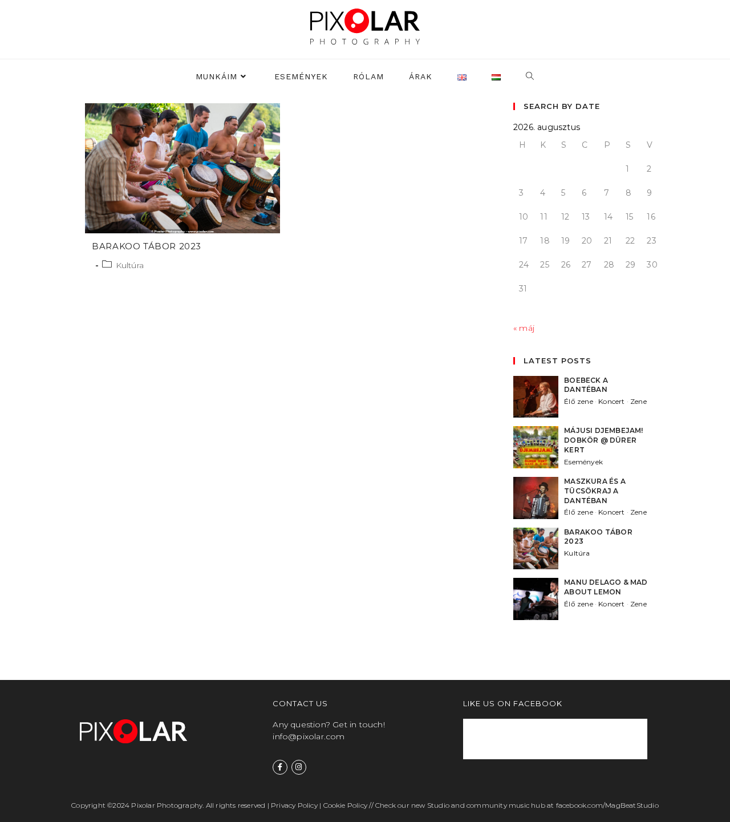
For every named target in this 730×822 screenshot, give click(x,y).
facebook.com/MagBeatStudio (607, 805)
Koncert (611, 401)
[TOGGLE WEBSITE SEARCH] (530, 76)
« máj (523, 328)
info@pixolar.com (308, 736)
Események (583, 461)
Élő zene (578, 401)
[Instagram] (298, 767)
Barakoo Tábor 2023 (146, 246)
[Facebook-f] (280, 767)
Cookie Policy (345, 805)
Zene (638, 401)
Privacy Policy (294, 805)
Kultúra (130, 265)
